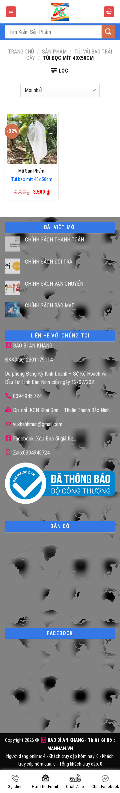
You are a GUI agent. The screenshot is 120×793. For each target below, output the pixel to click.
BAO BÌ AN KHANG (32, 345)
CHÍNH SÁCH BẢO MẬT (49, 305)
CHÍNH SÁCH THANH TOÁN (54, 239)
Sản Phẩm (54, 51)
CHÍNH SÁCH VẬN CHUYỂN (54, 284)
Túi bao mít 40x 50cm (31, 179)
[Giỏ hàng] (109, 11)
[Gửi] (108, 31)
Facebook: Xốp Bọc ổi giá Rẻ (42, 438)
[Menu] (11, 11)
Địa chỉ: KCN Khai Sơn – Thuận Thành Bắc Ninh (61, 410)
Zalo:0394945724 (31, 453)
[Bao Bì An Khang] (60, 11)
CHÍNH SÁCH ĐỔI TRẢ (48, 262)
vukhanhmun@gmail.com (37, 424)
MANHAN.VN (60, 749)
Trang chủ (21, 51)
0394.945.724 (27, 396)
